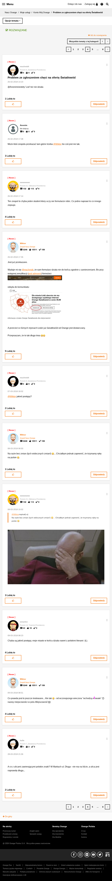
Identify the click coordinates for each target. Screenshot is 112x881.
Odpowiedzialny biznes (33, 865)
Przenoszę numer (9, 831)
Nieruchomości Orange (72, 872)
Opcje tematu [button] (12, 21)
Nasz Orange (11, 12)
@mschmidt (27, 270)
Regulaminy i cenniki (10, 837)
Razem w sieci (51, 865)
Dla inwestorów (58, 834)
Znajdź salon (34, 831)
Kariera (84, 837)
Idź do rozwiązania (98, 35)
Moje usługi (25, 12)
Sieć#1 (18, 865)
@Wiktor (57, 144)
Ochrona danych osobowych (49, 872)
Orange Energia (59, 868)
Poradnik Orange (43, 868)
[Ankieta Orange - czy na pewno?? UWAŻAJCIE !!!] (107, 41)
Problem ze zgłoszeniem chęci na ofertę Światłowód (42, 77)
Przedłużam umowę (10, 834)
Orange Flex (7, 865)
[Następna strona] (107, 49)
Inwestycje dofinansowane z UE (14, 875)
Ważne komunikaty (76, 868)
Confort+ (29, 868)
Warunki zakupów (9, 872)
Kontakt (84, 834)
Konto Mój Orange (41, 12)
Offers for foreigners (92, 872)
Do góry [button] (8, 816)
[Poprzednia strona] (68, 49)
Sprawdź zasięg (36, 834)
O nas (83, 831)
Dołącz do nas (75, 4)
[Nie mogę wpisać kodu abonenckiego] (102, 41)
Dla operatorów (58, 831)
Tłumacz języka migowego (12, 868)
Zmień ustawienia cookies (70, 865)
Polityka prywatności (27, 872)
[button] (107, 65)
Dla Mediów (56, 837)
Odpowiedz (99, 104)
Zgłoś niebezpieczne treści (94, 865)
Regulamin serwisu (94, 868)
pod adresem (34, 273)
